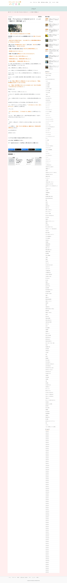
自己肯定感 (47, 377)
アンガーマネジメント (49, 109)
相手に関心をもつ (48, 337)
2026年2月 (47, 442)
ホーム (10, 577)
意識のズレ (47, 297)
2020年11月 (47, 558)
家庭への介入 (47, 247)
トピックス (33, 577)
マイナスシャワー (48, 147)
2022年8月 (47, 518)
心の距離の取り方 (48, 272)
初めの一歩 (47, 207)
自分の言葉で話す (48, 365)
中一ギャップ (47, 178)
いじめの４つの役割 (48, 88)
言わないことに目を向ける (49, 396)
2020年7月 (47, 566)
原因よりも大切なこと (49, 209)
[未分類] (11, 159)
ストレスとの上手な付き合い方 (50, 126)
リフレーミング (48, 159)
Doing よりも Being (48, 73)
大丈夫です (47, 230)
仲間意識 (47, 194)
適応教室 (47, 415)
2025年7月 (47, 452)
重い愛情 (47, 419)
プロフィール (14, 577)
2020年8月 (47, 564)
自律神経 (47, 379)
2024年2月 (47, 484)
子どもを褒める (48, 238)
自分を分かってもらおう (49, 369)
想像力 (47, 295)
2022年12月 (47, 511)
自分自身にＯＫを (48, 373)
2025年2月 (47, 461)
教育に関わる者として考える (50, 308)
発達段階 (47, 329)
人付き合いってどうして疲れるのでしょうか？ (52, 186)
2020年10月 (47, 560)
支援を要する (47, 306)
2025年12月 (47, 444)
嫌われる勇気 (47, 232)
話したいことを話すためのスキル (50, 400)
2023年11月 (47, 490)
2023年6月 (47, 499)
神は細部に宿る (48, 346)
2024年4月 (47, 480)
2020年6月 (47, 568)
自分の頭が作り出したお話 (49, 367)
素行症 (47, 356)
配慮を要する (47, 417)
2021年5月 (47, 547)
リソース (47, 157)
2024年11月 (47, 467)
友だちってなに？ (48, 211)
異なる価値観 (47, 327)
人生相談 (47, 190)
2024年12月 (47, 465)
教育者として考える (48, 312)
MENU (18, 577)
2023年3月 (47, 505)
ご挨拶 (47, 94)
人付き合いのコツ (48, 188)
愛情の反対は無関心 (48, 299)
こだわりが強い (48, 92)
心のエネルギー (48, 268)
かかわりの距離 (48, 90)
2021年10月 (47, 537)
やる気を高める (48, 100)
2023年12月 (47, 488)
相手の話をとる (48, 339)
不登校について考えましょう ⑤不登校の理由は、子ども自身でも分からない (54, 45)
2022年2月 (47, 530)
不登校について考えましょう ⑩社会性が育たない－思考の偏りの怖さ (54, 19)
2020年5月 (47, 570)
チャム (47, 138)
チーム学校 (47, 140)
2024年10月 (47, 469)
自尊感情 (47, 375)
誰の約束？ (47, 405)
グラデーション (48, 115)
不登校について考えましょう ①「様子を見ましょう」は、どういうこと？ (54, 67)
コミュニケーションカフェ (49, 119)
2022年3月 (47, 528)
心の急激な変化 (48, 270)
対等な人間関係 (48, 255)
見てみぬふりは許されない (49, 392)
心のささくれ (47, 266)
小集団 (47, 257)
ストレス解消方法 (48, 128)
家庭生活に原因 (48, 251)
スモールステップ (48, 132)
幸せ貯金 (47, 261)
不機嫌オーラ (47, 168)
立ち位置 (47, 352)
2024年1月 (47, 486)
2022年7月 (47, 520)
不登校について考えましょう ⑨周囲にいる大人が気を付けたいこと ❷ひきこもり (54, 25)
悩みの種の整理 (48, 291)
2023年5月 (47, 501)
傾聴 (46, 200)
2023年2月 (47, 507)
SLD (46, 77)
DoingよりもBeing (48, 75)
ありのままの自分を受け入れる (50, 79)
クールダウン (47, 113)
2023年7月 (47, 497)
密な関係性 (47, 253)
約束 (46, 354)
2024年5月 (47, 478)
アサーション (47, 107)
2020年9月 (47, 562)
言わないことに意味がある (49, 394)
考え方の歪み (47, 360)
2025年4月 (47, 457)
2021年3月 (47, 551)
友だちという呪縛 (48, 213)
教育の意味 (47, 310)
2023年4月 (47, 503)
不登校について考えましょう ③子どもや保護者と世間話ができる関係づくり (54, 56)
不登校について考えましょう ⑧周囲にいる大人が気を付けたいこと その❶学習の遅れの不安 (54, 30)
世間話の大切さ (48, 176)
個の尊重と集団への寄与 (49, 196)
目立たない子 (47, 333)
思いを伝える (47, 278)
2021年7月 (47, 543)
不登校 (47, 170)
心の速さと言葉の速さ (49, 274)
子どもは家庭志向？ (48, 236)
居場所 (47, 259)
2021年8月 (47, 541)
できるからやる (48, 96)
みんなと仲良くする (48, 98)
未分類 (40, 16)
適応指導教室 (47, 413)
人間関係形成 (47, 192)
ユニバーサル (47, 153)
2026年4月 (47, 438)
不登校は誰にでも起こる (49, 174)
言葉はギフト (47, 398)
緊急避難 (47, 358)
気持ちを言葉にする (48, 320)
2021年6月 (47, 545)
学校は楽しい (47, 240)
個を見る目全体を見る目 (49, 198)
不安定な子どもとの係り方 (49, 166)
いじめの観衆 (47, 86)
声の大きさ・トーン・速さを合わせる (51, 228)
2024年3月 (47, 482)
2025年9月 (47, 448)
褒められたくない (48, 390)
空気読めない (47, 350)
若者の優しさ (47, 386)
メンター (47, 151)
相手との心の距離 (48, 335)
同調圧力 (47, 219)
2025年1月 (47, 463)
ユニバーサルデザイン (49, 155)
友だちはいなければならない (50, 215)
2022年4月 (47, 526)
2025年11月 (47, 446)
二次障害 (47, 180)
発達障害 (47, 331)
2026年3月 (47, 440)
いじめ (47, 81)
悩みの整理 (47, 287)
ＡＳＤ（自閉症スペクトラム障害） (51, 426)
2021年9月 (47, 539)
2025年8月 (47, 450)
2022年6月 (47, 522)
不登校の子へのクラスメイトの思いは (51, 172)
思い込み (47, 280)
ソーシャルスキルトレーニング (50, 136)
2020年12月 (47, 556)
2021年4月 (47, 549)
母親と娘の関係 (48, 318)
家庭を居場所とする (48, 249)
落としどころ (47, 388)
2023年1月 (47, 509)
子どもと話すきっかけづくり (50, 234)
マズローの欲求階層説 (49, 149)
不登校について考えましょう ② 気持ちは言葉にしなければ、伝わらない (54, 61)
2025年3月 (47, 459)
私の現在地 (47, 348)
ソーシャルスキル (48, 134)
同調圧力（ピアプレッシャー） (50, 221)
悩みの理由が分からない (49, 289)
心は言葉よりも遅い (48, 276)
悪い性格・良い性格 (48, 293)
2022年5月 (47, 524)
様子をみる (47, 316)
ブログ (30, 577)
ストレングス (47, 130)
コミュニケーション (48, 117)
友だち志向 (47, 217)
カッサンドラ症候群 (48, 111)
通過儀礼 (47, 409)
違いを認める (47, 411)
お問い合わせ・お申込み (23, 577)
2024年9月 (47, 471)
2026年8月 (47, 431)
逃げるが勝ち (47, 407)
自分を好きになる (48, 371)
